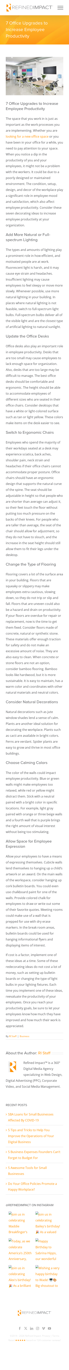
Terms (55, 1335)
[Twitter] (25, 1328)
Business (24, 1036)
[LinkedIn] (31, 1328)
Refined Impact (33, 1335)
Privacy (46, 1335)
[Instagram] (37, 1328)
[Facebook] (19, 1328)
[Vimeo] (43, 1328)
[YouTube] (49, 1328)
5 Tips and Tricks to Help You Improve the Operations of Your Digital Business (31, 1136)
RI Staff (12, 1036)
